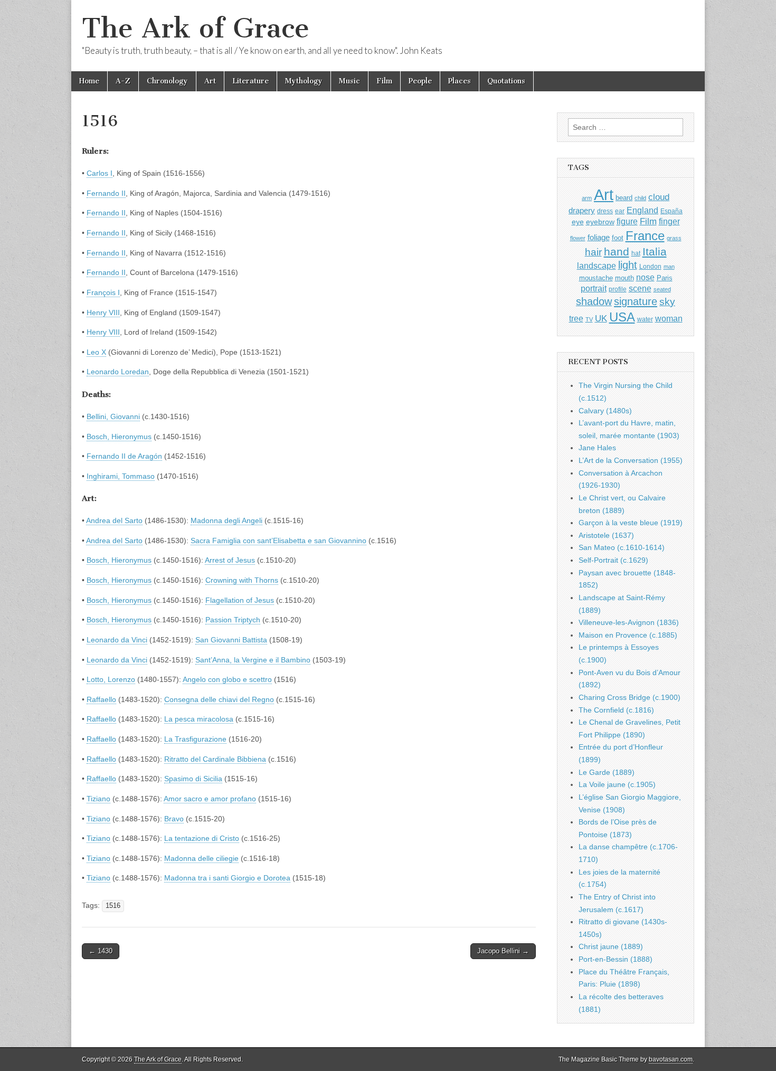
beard (624, 198)
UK (601, 318)
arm (587, 198)
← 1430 (100, 951)
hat (635, 253)
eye (578, 221)
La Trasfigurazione (195, 739)
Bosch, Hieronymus (119, 436)
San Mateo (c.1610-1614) (622, 547)
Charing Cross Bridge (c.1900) (629, 697)
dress (605, 211)
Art (210, 81)
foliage (599, 237)
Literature (250, 81)
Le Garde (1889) (607, 772)
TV (589, 319)
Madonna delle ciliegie (201, 858)
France (645, 236)
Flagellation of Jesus (239, 600)
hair (593, 252)
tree (576, 318)
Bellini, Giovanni (113, 416)
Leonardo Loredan (118, 371)
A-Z (123, 81)
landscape (596, 265)
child (640, 198)
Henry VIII (103, 312)
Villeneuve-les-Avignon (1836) (629, 622)
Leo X (96, 352)
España (671, 211)
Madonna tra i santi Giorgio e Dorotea (227, 878)
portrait (594, 288)
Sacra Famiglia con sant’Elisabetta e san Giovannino (278, 540)
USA (622, 317)
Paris (665, 278)
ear (619, 211)
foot (617, 238)
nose (645, 277)
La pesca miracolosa (198, 719)
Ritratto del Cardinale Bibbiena (215, 759)
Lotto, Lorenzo (111, 679)
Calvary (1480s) (605, 410)
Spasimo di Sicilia (193, 778)
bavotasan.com (671, 1059)
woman (669, 318)
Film (384, 81)
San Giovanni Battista (231, 640)
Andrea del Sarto (114, 520)
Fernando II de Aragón (124, 456)
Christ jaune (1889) (611, 946)
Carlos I (99, 173)
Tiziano (98, 798)
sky (667, 301)
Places (459, 81)
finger (669, 221)
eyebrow (600, 221)
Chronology (167, 81)
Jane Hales (597, 447)
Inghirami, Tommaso (121, 476)
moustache (596, 278)
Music (349, 81)
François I (103, 292)
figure (627, 221)
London (650, 266)
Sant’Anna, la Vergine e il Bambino (252, 660)
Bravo (174, 818)
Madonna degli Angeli (226, 520)
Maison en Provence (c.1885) (628, 635)
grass (674, 238)
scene (640, 288)
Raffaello (101, 699)
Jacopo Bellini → (503, 951)
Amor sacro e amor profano (210, 798)
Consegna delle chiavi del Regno (219, 699)
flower (577, 238)
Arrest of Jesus (230, 560)
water (645, 319)
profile (618, 289)
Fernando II (106, 193)
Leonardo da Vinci (117, 640)
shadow (594, 301)
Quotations (506, 81)
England (642, 210)
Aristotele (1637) (606, 535)
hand (616, 251)
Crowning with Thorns (241, 580)
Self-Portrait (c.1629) (613, 560)
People (420, 81)
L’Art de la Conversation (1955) (631, 460)
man (669, 266)
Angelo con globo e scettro (227, 679)
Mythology (304, 81)
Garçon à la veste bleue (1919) (631, 522)
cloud (658, 197)
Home (89, 81)
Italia (654, 251)
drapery (582, 210)
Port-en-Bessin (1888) (615, 959)
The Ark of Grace (195, 28)
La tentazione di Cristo (201, 838)
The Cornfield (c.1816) (616, 710)
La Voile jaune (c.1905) (617, 784)
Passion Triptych (232, 619)
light (627, 265)
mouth (624, 278)
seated (662, 289)
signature (635, 301)
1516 (113, 905)
